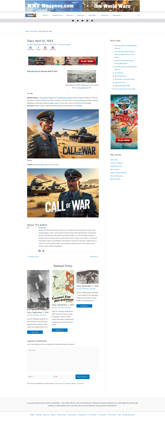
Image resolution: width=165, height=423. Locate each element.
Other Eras (104, 15)
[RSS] (92, 20)
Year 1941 (43, 315)
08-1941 (79, 288)
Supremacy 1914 (116, 166)
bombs (79, 106)
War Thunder (114, 169)
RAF (37, 106)
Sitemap (38, 415)
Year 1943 (52, 44)
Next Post (94, 257)
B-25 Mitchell (61, 98)
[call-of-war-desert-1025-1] (63, 134)
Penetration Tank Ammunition (125, 79)
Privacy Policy (61, 415)
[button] (139, 15)
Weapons (70, 15)
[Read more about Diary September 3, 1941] (87, 277)
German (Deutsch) (128, 415)
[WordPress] (43, 251)
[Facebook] (73, 20)
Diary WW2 (37, 44)
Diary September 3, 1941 (87, 286)
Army (42, 165)
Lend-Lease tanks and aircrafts (125, 89)
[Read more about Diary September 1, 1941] (38, 290)
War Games (116, 15)
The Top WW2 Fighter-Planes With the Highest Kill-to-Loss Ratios (125, 54)
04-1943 (30, 44)
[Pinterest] (87, 20)
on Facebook (81, 415)
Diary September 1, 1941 (38, 312)
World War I (92, 15)
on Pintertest (111, 415)
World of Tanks (115, 179)
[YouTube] (82, 20)
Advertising (72, 415)
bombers (70, 98)
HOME (32, 415)
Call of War (114, 160)
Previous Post (32, 257)
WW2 (29, 71)
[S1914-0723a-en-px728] (63, 61)
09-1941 (29, 315)
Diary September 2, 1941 (63, 305)
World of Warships (116, 176)
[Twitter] (78, 20)
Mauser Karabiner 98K (122, 86)
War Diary (80, 15)
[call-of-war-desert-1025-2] (63, 193)
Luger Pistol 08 (120, 82)
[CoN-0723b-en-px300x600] (124, 122)
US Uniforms (119, 73)
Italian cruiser (54, 103)
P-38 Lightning (81, 88)
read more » (35, 332)
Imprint (53, 415)
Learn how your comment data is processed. (69, 383)
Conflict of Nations (116, 163)
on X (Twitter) (91, 415)
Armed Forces (57, 15)
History (45, 15)
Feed (119, 415)
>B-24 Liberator (80, 100)
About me (46, 415)
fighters (51, 98)
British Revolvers (120, 76)
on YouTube (102, 415)
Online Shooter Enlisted (118, 173)
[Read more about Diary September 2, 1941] (63, 286)
